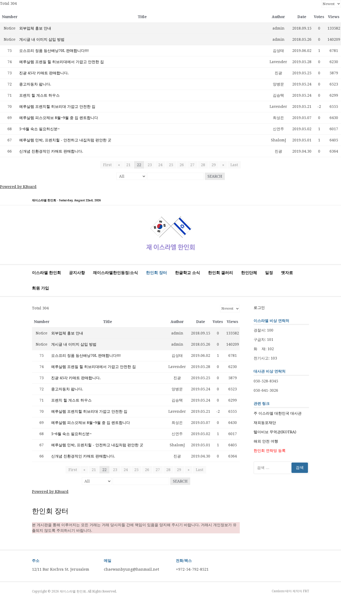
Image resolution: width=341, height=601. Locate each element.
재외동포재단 (265, 422)
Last (234, 165)
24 (160, 165)
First (107, 165)
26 (182, 165)
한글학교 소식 (187, 272)
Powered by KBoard (18, 187)
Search (215, 176)
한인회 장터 (156, 272)
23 (150, 165)
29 (214, 165)
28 (203, 165)
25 (171, 165)
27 (192, 165)
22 (139, 165)
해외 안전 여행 (266, 441)
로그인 (259, 307)
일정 (269, 272)
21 (128, 165)
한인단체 (249, 272)
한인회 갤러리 (220, 272)
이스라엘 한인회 (46, 272)
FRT (306, 591)
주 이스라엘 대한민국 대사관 (278, 413)
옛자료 (287, 272)
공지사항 (77, 272)
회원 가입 (40, 288)
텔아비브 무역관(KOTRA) (275, 432)
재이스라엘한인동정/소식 (115, 272)
